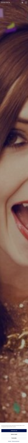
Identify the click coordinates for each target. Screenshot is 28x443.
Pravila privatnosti (15, 441)
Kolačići (9, 441)
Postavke (14, 438)
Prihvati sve (14, 430)
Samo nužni (14, 434)
